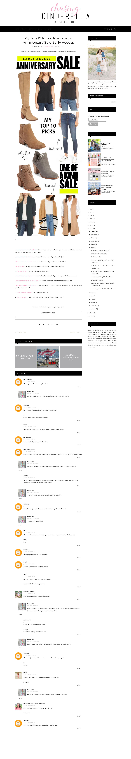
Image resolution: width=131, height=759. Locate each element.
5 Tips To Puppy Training (106, 144)
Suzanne (26, 720)
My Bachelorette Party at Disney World (107, 187)
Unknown (26, 405)
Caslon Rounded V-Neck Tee (24, 257)
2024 (91, 209)
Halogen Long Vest (22, 297)
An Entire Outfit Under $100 (98, 254)
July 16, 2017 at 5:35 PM (29, 564)
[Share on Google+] (48, 324)
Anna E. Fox (27, 437)
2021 (91, 215)
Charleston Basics (96, 257)
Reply (78, 387)
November (94, 234)
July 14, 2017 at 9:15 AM (29, 381)
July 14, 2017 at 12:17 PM (29, 426)
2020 (91, 219)
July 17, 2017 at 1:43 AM (29, 576)
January (93, 309)
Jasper (25, 475)
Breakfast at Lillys (28, 591)
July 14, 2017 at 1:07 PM (29, 439)
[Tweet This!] (43, 324)
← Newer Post (21, 332)
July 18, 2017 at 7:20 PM (33, 393)
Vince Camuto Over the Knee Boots (26, 250)
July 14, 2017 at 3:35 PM (29, 451)
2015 (91, 316)
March (93, 302)
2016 (91, 313)
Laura (25, 424)
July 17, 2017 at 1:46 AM (29, 593)
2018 (91, 225)
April (24, 574)
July (92, 247)
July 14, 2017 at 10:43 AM (29, 407)
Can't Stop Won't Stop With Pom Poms (101, 277)
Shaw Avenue (27, 379)
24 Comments (49, 46)
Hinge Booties (20, 266)
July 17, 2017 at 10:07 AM (29, 655)
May (92, 296)
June (92, 293)
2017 (91, 228)
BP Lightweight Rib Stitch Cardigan (26, 285)
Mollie (25, 672)
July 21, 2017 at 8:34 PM (29, 722)
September (94, 241)
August (93, 244)
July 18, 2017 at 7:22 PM (33, 605)
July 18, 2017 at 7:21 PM (33, 518)
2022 (91, 212)
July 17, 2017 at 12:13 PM (29, 674)
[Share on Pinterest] (52, 324)
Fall (62, 46)
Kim (24, 530)
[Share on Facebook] (39, 324)
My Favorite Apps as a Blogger (107, 172)
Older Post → (76, 332)
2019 (91, 222)
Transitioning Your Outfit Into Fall (100, 250)
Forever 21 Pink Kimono (97, 280)
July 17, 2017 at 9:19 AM (29, 622)
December (94, 231)
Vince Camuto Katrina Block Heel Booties (27, 281)
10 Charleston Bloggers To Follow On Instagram (108, 159)
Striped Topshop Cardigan (23, 292)
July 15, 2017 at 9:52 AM (29, 532)
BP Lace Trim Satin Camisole (24, 262)
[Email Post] (57, 324)
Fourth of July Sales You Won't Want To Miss (103, 289)
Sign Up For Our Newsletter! (98, 116)
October (93, 238)
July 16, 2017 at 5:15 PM (29, 551)
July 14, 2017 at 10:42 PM (29, 506)
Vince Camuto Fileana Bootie (24, 276)
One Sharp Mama (29, 449)
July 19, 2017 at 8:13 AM (29, 705)
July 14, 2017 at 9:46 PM (29, 477)
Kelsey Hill (30, 391)
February (94, 306)
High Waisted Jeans (21, 271)
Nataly (25, 562)
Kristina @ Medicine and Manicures (34, 703)
